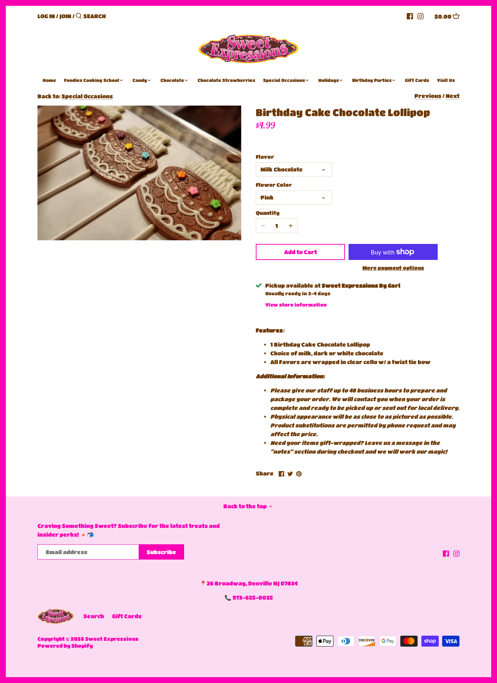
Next (453, 95)
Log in (46, 16)
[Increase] (291, 226)
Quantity (267, 213)
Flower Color (274, 184)
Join (65, 16)
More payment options (393, 268)
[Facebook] (410, 16)
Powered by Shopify (65, 645)
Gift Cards (127, 616)
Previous (427, 95)
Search (93, 616)
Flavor (265, 156)
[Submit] (79, 16)
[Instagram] (420, 16)
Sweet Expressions (112, 638)
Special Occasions (87, 96)
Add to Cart (300, 252)
